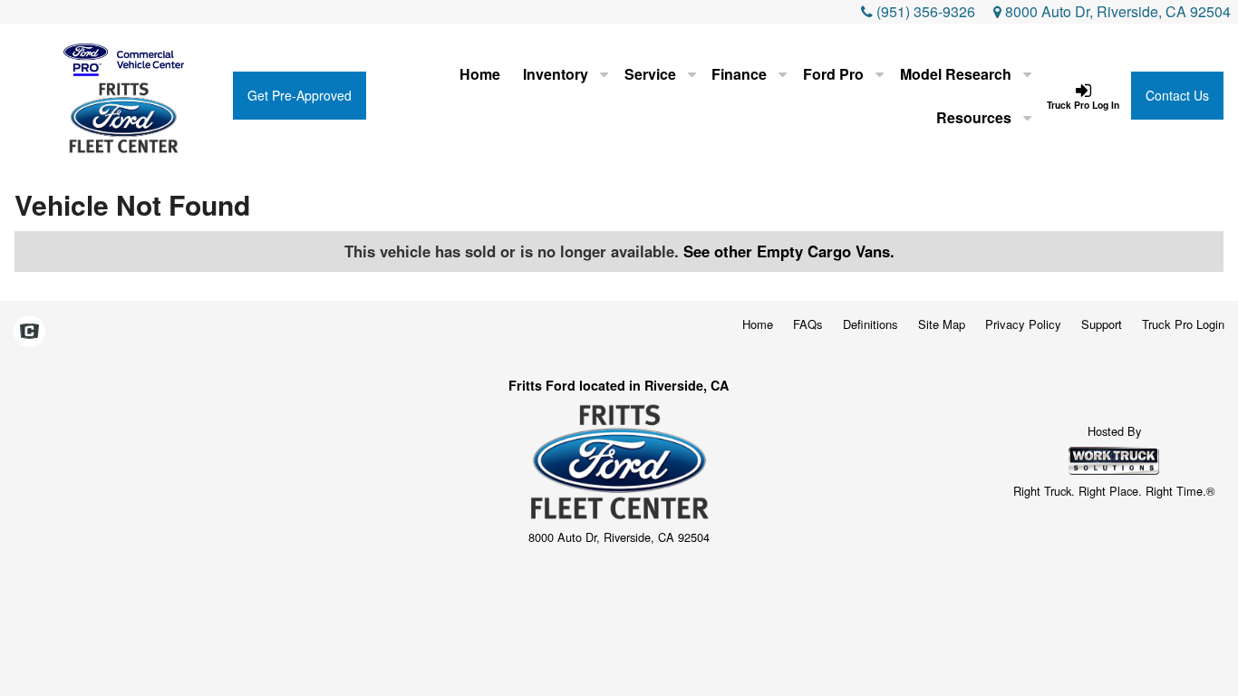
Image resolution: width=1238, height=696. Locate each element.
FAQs (808, 324)
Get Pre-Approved (299, 95)
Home (479, 73)
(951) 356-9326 (925, 11)
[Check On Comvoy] (29, 332)
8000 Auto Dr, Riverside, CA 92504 (1116, 11)
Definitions (870, 324)
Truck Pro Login (1183, 324)
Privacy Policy (1023, 324)
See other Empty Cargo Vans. (789, 251)
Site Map (941, 324)
